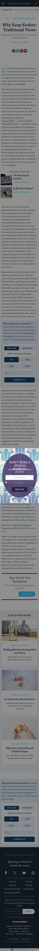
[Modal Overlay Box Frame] (19, 475)
